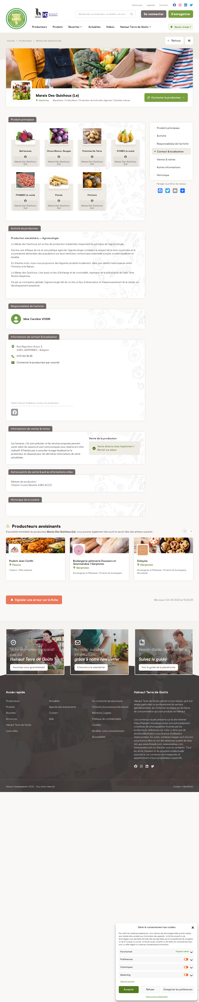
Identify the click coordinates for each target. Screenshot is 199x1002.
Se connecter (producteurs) (107, 700)
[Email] (175, 191)
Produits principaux (168, 127)
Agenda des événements (62, 706)
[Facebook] (160, 191)
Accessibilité (98, 736)
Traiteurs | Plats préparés (20, 570)
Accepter (129, 989)
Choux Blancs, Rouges (59, 151)
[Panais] (59, 180)
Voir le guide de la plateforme (158, 667)
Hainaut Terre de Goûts (134, 26)
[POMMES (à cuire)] (25, 180)
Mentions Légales (101, 712)
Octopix (176, 786)
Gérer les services (127, 981)
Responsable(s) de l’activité (172, 143)
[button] (192, 927)
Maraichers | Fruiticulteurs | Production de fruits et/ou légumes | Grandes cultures (91, 100)
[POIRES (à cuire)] (125, 136)
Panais (58, 195)
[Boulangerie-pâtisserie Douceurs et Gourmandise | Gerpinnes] (99, 545)
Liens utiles (12, 730)
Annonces (137, 5)
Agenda (151, 5)
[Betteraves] (25, 136)
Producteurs (39, 26)
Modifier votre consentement (108, 730)
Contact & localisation (170, 151)
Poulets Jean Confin (21, 560)
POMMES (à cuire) (25, 195)
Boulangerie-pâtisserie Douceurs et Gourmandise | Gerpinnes (94, 562)
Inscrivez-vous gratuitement (29, 667)
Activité (161, 135)
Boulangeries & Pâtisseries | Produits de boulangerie (97, 573)
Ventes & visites (166, 159)
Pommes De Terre (92, 151)
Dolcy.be (142, 560)
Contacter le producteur (166, 97)
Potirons (92, 195)
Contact (163, 5)
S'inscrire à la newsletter (91, 667)
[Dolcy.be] (163, 545)
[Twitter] (167, 191)
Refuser (150, 989)
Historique (163, 175)
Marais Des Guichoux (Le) (25, 162)
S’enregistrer (180, 14)
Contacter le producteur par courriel (38, 362)
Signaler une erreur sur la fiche (36, 600)
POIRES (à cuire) (125, 151)
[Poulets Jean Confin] (35, 545)
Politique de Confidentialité (156, 996)
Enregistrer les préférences (178, 989)
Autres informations (168, 167)
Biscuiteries (142, 573)
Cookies (96, 724)
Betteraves (25, 151)
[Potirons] (92, 180)
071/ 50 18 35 (24, 356)
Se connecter (154, 14)
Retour (176, 40)
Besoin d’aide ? (183, 26)
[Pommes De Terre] (92, 136)
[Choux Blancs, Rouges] (59, 136)
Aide (51, 718)
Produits (58, 26)
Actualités (94, 26)
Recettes (73, 26)
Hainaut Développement (17, 786)
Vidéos (110, 26)
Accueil (11, 40)
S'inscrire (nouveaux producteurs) (110, 706)
